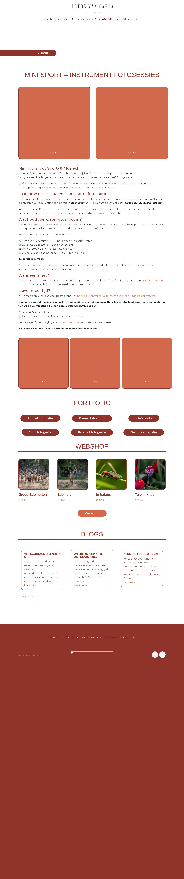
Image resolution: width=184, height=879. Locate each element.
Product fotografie (92, 432)
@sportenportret (153, 280)
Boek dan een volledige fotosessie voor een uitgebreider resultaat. (117, 295)
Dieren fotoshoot (92, 418)
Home (48, 18)
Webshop (92, 513)
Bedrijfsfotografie (144, 432)
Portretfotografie (40, 418)
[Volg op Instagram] (162, 654)
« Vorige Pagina (29, 596)
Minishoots (144, 418)
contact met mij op (70, 322)
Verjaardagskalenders (42, 555)
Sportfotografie (40, 432)
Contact (120, 18)
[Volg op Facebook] (155, 654)
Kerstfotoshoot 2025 (141, 554)
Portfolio (63, 18)
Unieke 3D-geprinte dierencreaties (88, 555)
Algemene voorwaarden (29, 655)
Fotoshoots (84, 18)
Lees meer (30, 585)
